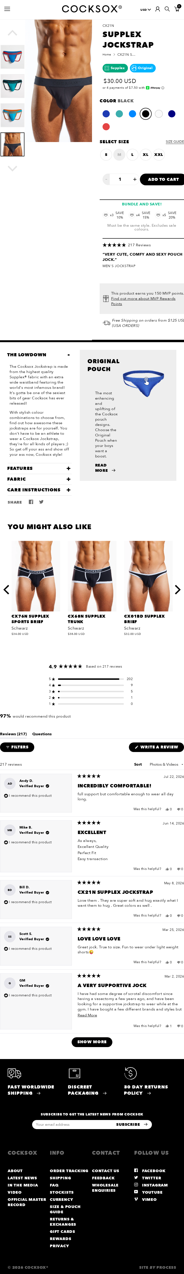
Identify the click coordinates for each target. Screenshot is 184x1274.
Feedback (103, 1178)
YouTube (151, 1192)
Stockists (62, 1192)
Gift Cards (62, 1231)
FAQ (54, 1185)
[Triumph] (119, 114)
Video (15, 1192)
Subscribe (128, 1124)
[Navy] (172, 114)
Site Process (157, 1267)
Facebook (153, 1171)
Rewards (60, 1238)
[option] (12, 54)
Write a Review (161, 748)
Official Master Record (27, 1202)
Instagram (154, 1185)
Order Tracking (69, 1171)
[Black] (146, 114)
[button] (91, 679)
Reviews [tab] (13, 734)
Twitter (151, 1178)
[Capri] (132, 114)
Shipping (60, 1178)
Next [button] (17, 168)
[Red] (106, 127)
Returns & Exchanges (63, 1222)
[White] (159, 114)
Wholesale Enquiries (105, 1188)
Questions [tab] (42, 734)
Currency (61, 1199)
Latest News (22, 1178)
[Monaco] (106, 114)
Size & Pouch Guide (65, 1209)
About (15, 1171)
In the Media (23, 1185)
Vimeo (149, 1199)
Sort (138, 764)
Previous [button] (17, 35)
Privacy (59, 1246)
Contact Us (105, 1171)
